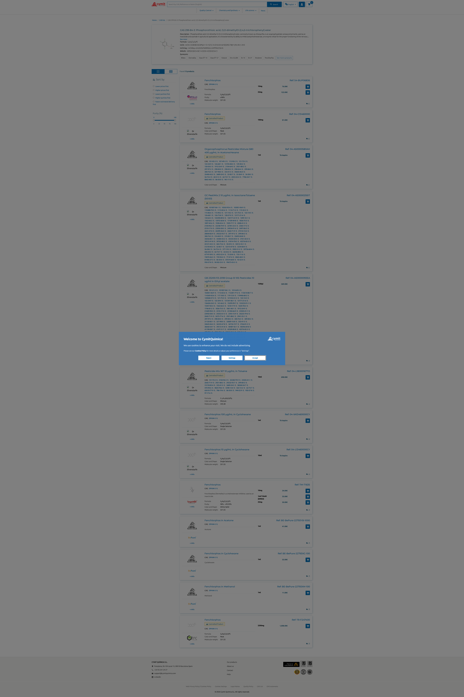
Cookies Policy (200, 351)
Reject (208, 358)
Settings (232, 358)
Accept (255, 358)
